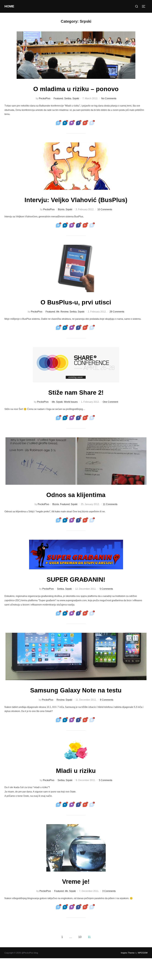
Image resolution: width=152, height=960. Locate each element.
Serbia (67, 98)
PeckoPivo (44, 98)
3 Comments (109, 891)
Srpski (75, 98)
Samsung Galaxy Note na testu (76, 690)
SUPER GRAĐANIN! (76, 579)
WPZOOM (143, 953)
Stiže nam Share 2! (76, 392)
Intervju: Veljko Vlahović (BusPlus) (75, 199)
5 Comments (106, 589)
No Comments (108, 98)
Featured (58, 98)
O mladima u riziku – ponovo (76, 88)
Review (64, 311)
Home (9, 6)
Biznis (61, 209)
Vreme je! (76, 881)
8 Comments (106, 700)
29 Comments (117, 311)
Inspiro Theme (127, 953)
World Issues (71, 402)
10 (79, 937)
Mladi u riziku (76, 770)
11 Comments (110, 504)
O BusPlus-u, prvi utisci (76, 302)
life (57, 311)
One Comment (110, 402)
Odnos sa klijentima (75, 494)
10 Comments (104, 209)
